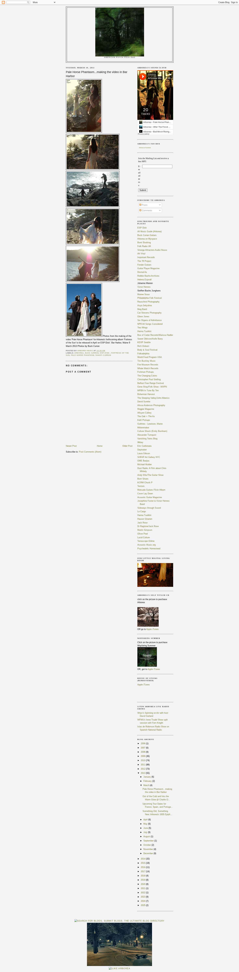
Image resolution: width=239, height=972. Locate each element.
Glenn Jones (143, 316)
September (148, 840)
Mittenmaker (143, 427)
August (147, 836)
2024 (143, 901)
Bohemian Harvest (146, 394)
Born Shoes (142, 479)
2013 (143, 773)
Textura (140, 486)
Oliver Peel (142, 534)
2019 (143, 880)
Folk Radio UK (144, 246)
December (148, 853)
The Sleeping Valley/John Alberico (153, 398)
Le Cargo (141, 511)
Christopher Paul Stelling (149, 379)
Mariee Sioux (143, 294)
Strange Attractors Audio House (152, 250)
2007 (143, 747)
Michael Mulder (144, 464)
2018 (143, 875)
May (145, 824)
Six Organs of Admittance (149, 320)
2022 (143, 892)
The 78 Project (144, 261)
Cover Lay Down (145, 493)
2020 (143, 884)
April (145, 819)
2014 (143, 859)
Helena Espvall (144, 279)
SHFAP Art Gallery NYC (148, 457)
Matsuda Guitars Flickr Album (151, 490)
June (146, 828)
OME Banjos (143, 460)
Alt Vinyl (141, 253)
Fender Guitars (144, 265)
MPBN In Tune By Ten (148, 390)
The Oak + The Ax (146, 416)
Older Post (127, 446)
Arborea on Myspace (147, 239)
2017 (143, 871)
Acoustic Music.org (146, 545)
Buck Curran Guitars (147, 235)
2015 (143, 863)
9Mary (140, 442)
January (147, 777)
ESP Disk (142, 227)
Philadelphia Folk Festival (149, 298)
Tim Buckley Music (146, 361)
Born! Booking (144, 242)
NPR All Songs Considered (150, 324)
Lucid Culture (143, 537)
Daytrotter (142, 449)
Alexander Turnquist (146, 435)
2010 (143, 760)
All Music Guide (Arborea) (149, 231)
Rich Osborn (143, 346)
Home (99, 446)
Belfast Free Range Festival (150, 383)
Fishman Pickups (145, 372)
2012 (143, 769)
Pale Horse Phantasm (82, 355)
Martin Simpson (144, 530)
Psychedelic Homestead (148, 548)
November (148, 849)
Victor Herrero (143, 287)
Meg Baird (142, 309)
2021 (143, 888)
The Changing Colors (147, 375)
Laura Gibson (143, 453)
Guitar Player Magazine (148, 268)
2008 (143, 752)
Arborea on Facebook (145, 147)
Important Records (146, 257)
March (146, 785)
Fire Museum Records (147, 364)
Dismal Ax (142, 272)
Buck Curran (92, 353)
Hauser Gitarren (144, 519)
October (147, 845)
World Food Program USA (149, 357)
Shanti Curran (103, 355)
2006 (143, 743)
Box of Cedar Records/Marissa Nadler (155, 335)
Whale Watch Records (147, 368)
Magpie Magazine (145, 409)
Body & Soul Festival (147, 350)
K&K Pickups (143, 420)
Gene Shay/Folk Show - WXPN (152, 387)
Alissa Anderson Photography (151, 405)
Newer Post (71, 446)
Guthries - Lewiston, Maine (150, 424)
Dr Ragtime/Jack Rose (148, 526)
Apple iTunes (152, 629)
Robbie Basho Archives (148, 276)
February (147, 781)
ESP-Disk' (105, 353)
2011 (143, 764)
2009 (143, 756)
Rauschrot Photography (148, 301)
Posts (144, 205)
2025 (143, 905)
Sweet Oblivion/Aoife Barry (150, 339)
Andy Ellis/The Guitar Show (150, 475)
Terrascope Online (145, 541)
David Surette (143, 401)
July (145, 832)
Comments (146, 210)
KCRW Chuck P (145, 482)
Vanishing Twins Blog (147, 438)
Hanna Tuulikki (144, 331)
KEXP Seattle (144, 342)
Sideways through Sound (149, 508)
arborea (79, 353)
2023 (143, 897)
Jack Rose (142, 522)
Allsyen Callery (144, 413)
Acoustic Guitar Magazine (149, 497)
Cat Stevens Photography (149, 313)
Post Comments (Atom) (90, 452)
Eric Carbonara (144, 446)
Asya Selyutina (144, 305)
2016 (143, 867)
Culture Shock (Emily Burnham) (152, 431)
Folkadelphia (143, 353)
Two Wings (142, 327)
